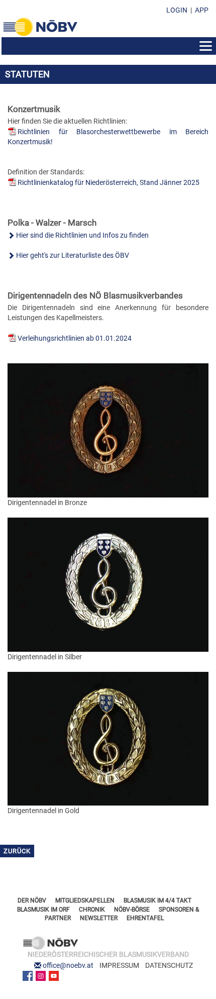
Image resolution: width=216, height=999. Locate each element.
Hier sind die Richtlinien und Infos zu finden (82, 235)
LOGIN (176, 10)
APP (201, 10)
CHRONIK (92, 909)
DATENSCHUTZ (169, 965)
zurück (17, 851)
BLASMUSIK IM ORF (43, 909)
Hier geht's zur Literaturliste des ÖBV (72, 255)
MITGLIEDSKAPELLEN (85, 900)
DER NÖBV (32, 900)
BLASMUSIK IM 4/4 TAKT (157, 900)
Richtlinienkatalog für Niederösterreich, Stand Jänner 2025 (108, 182)
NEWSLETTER (99, 918)
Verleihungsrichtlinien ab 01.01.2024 (75, 338)
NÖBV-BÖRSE (132, 909)
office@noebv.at (68, 965)
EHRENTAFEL (145, 918)
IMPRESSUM (119, 965)
